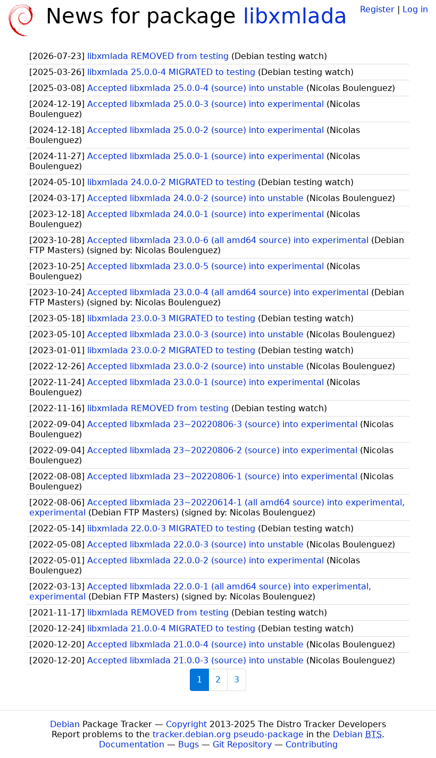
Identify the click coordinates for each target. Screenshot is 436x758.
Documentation (131, 744)
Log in (415, 9)
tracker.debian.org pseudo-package (228, 734)
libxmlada (295, 16)
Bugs (188, 744)
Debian (65, 724)
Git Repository (242, 744)
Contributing (312, 744)
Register (377, 9)
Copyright (186, 724)
